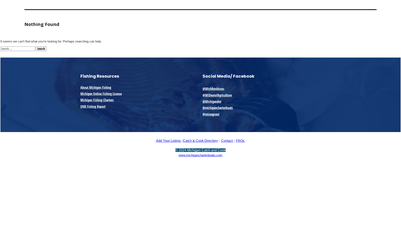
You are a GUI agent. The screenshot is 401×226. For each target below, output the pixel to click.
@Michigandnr (212, 101)
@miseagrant (211, 114)
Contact (227, 141)
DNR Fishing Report (92, 106)
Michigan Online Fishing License (101, 93)
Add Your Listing (168, 141)
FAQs (240, 141)
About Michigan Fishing (95, 87)
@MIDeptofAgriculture (217, 95)
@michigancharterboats (218, 107)
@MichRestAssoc (213, 88)
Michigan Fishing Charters (97, 100)
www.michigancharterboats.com (200, 155)
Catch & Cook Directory (200, 141)
